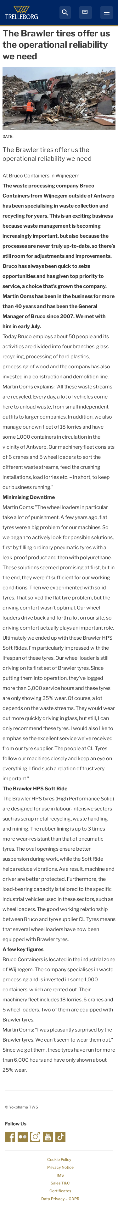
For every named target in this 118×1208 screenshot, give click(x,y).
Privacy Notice (60, 1167)
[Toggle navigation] (106, 12)
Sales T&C (60, 1183)
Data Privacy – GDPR (60, 1198)
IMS (60, 1175)
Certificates (60, 1191)
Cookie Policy (59, 1159)
